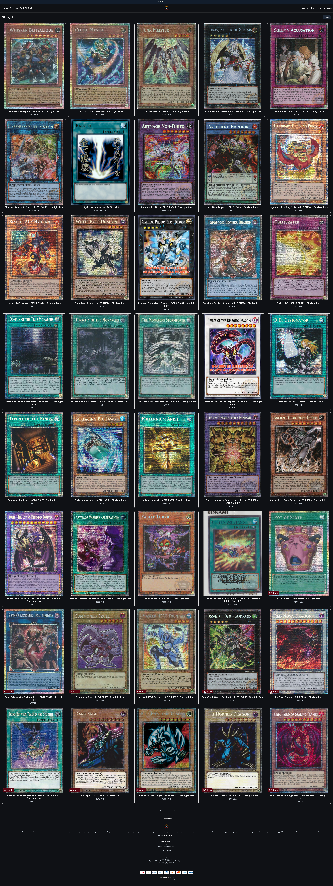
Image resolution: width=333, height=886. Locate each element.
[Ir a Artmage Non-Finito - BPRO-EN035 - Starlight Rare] (166, 162)
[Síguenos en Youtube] (28, 8)
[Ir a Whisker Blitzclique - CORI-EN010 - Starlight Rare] (34, 66)
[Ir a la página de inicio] (166, 8)
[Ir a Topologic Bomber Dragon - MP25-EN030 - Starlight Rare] (233, 257)
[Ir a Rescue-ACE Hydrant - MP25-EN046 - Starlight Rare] (34, 257)
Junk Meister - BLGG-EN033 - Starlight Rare (166, 111)
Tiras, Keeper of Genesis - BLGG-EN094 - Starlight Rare (232, 111)
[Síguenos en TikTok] (31, 8)
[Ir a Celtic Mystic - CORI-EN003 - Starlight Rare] (100, 66)
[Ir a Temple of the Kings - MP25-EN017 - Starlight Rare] (34, 454)
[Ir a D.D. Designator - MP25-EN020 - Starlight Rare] (299, 356)
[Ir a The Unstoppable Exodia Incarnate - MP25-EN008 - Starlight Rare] (233, 454)
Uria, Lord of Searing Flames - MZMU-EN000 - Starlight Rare (299, 797)
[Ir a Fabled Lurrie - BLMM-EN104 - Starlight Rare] (166, 553)
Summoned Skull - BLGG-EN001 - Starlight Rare (100, 697)
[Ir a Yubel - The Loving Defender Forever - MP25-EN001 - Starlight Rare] (34, 553)
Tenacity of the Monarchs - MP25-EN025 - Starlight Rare (100, 401)
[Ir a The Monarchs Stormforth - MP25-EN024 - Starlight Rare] (166, 356)
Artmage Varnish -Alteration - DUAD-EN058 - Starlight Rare (100, 598)
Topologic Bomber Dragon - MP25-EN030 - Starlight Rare (232, 303)
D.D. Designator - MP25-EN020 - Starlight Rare (299, 401)
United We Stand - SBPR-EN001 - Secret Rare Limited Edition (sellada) (233, 600)
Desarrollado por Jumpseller (174, 879)
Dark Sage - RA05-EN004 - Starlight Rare (100, 795)
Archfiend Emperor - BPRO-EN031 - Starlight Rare (232, 207)
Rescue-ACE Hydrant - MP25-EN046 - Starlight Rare (34, 303)
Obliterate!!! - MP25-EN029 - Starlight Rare (299, 303)
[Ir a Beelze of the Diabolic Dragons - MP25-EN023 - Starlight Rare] (233, 356)
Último (176, 811)
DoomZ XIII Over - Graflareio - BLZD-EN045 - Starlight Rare (233, 697)
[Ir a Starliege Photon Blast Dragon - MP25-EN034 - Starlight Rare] (166, 257)
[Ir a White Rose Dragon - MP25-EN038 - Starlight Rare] (100, 257)
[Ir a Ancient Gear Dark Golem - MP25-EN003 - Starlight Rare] (299, 454)
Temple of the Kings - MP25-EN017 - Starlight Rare (34, 500)
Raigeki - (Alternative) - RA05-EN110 (100, 207)
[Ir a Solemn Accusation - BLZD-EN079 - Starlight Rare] (299, 66)
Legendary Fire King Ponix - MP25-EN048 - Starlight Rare (299, 207)
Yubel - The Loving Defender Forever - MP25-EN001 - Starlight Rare (34, 600)
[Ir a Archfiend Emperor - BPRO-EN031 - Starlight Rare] (233, 162)
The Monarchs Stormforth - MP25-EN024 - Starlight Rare (166, 401)
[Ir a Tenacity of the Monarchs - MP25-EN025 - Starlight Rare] (100, 356)
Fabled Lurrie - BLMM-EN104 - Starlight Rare (166, 598)
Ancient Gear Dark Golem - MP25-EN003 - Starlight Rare (299, 500)
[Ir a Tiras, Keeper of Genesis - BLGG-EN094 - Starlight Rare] (233, 66)
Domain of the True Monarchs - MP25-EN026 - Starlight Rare (34, 402)
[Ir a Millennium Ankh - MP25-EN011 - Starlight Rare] (166, 454)
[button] (327, 17)
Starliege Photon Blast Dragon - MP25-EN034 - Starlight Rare (166, 304)
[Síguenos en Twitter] (26, 8)
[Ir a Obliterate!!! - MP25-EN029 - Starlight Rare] (299, 257)
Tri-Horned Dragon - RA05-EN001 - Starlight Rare (233, 795)
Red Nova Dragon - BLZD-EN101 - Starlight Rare (299, 697)
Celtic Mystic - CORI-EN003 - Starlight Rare (100, 111)
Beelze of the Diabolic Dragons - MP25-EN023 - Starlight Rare (232, 402)
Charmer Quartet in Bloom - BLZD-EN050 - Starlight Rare (34, 207)
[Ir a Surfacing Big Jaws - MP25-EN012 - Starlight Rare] (100, 454)
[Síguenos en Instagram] (21, 8)
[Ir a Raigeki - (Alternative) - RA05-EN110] (100, 162)
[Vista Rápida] (63, 66)
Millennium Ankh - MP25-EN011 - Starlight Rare (166, 500)
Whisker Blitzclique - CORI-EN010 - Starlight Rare (34, 111)
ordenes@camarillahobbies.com (167, 846)
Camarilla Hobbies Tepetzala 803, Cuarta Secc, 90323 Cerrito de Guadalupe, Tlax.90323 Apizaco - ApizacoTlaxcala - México (166, 862)
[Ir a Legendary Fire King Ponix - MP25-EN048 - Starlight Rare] (299, 162)
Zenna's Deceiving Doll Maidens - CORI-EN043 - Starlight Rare (34, 698)
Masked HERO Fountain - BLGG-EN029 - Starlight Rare (166, 697)
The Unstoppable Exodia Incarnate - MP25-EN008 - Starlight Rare (232, 501)
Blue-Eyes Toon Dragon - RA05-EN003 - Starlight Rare (166, 795)
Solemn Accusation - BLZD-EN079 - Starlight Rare (299, 111)
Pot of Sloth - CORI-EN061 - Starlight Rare (298, 598)
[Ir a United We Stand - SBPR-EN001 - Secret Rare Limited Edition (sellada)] (233, 553)
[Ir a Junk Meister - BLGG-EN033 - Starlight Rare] (166, 66)
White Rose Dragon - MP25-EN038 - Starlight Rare (100, 303)
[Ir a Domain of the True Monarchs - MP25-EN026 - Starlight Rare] (34, 356)
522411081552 (166, 855)
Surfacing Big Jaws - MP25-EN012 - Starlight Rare (100, 500)
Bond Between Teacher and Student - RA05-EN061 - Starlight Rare (34, 797)
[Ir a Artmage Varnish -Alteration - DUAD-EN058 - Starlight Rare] (100, 553)
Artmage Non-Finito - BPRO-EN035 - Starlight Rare (166, 207)
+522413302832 (166, 850)
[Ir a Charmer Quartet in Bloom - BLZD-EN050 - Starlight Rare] (34, 162)
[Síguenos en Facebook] (23, 8)
